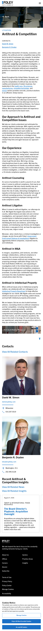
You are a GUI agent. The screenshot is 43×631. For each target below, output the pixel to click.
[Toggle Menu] (40, 3)
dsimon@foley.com (8, 402)
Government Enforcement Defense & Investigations (19, 237)
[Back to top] (39, 338)
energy (4, 90)
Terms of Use (6, 577)
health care (19, 86)
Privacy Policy (7, 581)
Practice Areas (27, 559)
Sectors (25, 555)
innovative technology (21, 88)
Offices (4, 559)
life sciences (27, 86)
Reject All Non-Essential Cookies (21, 621)
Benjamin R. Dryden (9, 47)
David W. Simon (7, 44)
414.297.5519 (11, 412)
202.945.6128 (11, 472)
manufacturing (7, 88)
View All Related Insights (14, 490)
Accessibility (6, 593)
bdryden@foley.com (9, 462)
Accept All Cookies (21, 627)
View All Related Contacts (15, 351)
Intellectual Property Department (14, 291)
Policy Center (7, 585)
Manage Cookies (21, 615)
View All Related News (13, 486)
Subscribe (5, 571)
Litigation (6, 30)
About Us (5, 555)
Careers (5, 563)
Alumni (4, 567)
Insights (25, 563)
